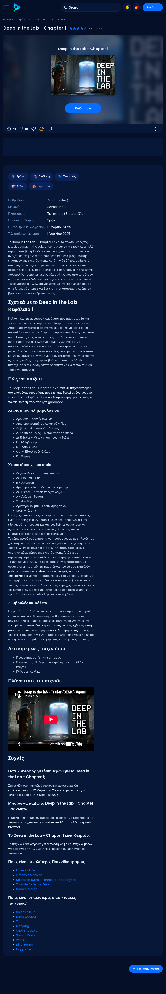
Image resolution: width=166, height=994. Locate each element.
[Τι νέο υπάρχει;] (127, 7)
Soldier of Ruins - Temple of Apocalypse (46, 879)
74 (14, 129)
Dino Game (24, 944)
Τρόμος (23, 19)
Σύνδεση (153, 7)
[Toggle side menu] (5, 7)
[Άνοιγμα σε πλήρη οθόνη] (157, 128)
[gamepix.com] (17, 7)
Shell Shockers (26, 930)
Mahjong (22, 926)
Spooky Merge (26, 889)
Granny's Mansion (29, 875)
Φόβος (20, 186)
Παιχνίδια (8, 19)
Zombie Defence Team (33, 884)
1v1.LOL (20, 940)
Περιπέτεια (43, 186)
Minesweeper (26, 916)
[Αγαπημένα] (137, 7)
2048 (19, 921)
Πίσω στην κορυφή (148, 969)
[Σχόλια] (49, 128)
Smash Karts (25, 935)
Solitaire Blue (25, 912)
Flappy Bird (24, 949)
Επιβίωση (44, 176)
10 (26, 129)
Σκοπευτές (69, 176)
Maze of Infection (29, 870)
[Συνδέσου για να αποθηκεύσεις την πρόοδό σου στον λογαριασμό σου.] (41, 128)
